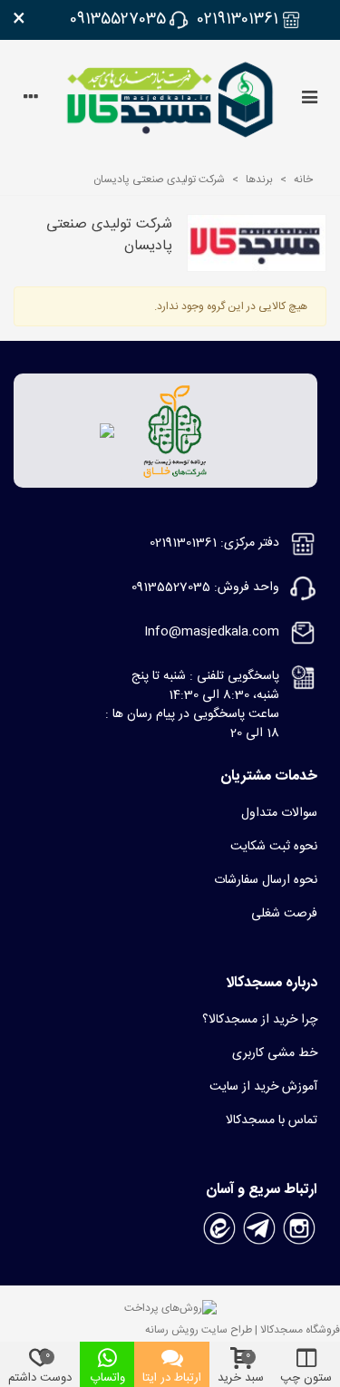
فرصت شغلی (284, 914)
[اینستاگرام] (299, 1229)
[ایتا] (219, 1229)
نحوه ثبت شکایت (273, 847)
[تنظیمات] (31, 99)
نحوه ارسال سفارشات (265, 880)
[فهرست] (309, 99)
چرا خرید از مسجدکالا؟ (259, 1020)
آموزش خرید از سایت (263, 1087)
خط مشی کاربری (274, 1053)
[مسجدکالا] (170, 100)
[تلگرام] (259, 1229)
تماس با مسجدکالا (271, 1120)
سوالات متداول (279, 813)
